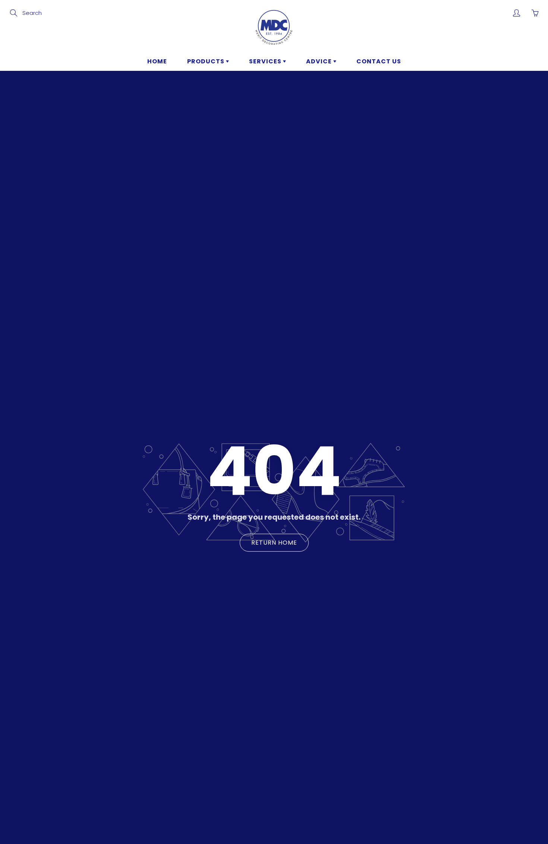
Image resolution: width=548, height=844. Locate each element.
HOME (157, 61)
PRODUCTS (206, 61)
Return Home (274, 542)
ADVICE (319, 61)
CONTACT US (378, 61)
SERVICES (266, 61)
